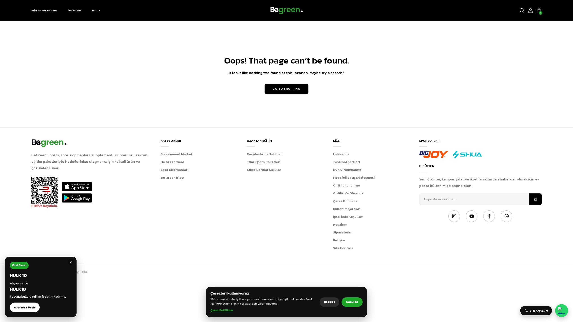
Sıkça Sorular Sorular (264, 169)
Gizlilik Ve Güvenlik (348, 193)
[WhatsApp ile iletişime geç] (561, 310)
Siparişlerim (342, 232)
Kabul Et (352, 302)
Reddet (329, 302)
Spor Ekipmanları (174, 169)
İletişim (339, 240)
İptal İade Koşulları (348, 216)
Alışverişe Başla (25, 307)
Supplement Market (176, 154)
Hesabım (340, 224)
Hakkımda (341, 154)
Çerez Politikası (345, 200)
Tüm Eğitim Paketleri (263, 161)
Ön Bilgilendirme (346, 185)
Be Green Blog (172, 177)
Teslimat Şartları (346, 161)
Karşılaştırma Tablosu (264, 154)
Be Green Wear (172, 161)
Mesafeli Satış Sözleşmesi (354, 177)
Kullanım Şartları (346, 208)
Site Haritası (343, 247)
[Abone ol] (535, 199)
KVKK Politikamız (347, 169)
